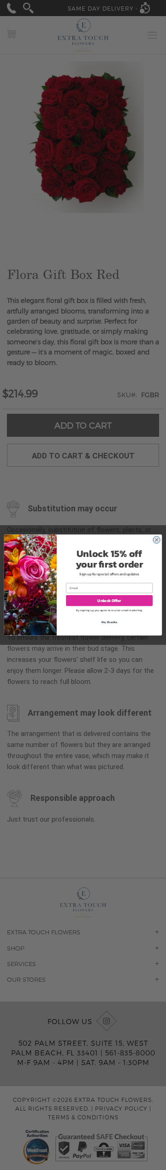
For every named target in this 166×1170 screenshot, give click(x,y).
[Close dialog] (156, 540)
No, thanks (109, 622)
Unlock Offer (109, 600)
